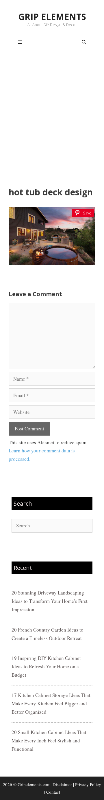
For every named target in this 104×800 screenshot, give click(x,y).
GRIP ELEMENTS (52, 17)
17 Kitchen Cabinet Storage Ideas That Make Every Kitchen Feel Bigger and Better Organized (51, 703)
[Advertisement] (52, 120)
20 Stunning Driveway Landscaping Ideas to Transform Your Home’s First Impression (50, 601)
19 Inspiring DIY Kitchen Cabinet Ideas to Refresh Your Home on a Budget (46, 666)
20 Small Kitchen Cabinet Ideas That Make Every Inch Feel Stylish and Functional (49, 740)
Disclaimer (62, 784)
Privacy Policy (88, 784)
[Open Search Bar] (83, 42)
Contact (53, 792)
